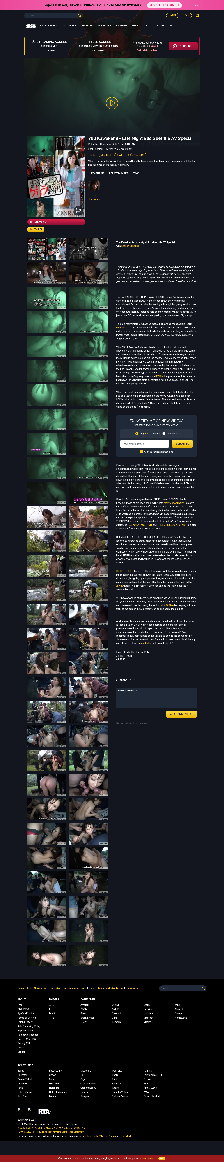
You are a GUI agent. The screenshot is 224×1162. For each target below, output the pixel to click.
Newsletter (40, 988)
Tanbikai (148, 1070)
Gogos (52, 1075)
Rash (114, 1079)
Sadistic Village (120, 1092)
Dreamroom (24, 1083)
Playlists (104, 25)
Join (186, 15)
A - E (51, 1005)
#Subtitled (106, 155)
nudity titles (122, 327)
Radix (93, 155)
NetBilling (86, 1136)
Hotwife (148, 1009)
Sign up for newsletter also (158, 451)
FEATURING (97, 173)
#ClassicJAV (138, 155)
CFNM (115, 1005)
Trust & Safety (25, 1022)
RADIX (159, 376)
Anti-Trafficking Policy (29, 1026)
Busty (83, 1022)
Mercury (53, 1096)
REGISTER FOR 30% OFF (164, 5)
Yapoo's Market (152, 1096)
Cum (114, 1017)
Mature (147, 1022)
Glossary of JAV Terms (110, 988)
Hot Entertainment (58, 1092)
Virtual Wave (150, 1087)
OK (161, 1158)
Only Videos (150, 433)
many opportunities (174, 503)
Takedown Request (28, 1034)
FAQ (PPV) (23, 1009)
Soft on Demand (120, 1096)
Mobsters (85, 1070)
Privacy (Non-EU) (27, 1039)
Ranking (87, 25)
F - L (51, 1009)
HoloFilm (54, 1087)
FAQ (20, 1005)
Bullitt (21, 1070)
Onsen (178, 1013)
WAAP (147, 1092)
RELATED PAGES (118, 173)
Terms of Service (27, 1017)
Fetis (20, 1087)
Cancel (21, 1051)
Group (147, 1005)
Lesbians (148, 1013)
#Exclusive (121, 155)
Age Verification (26, 1013)
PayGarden (110, 1136)
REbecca (116, 1083)
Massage (149, 1017)
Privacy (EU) (24, 1043)
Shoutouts (132, 988)
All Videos (172, 433)
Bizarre (84, 1013)
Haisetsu (54, 1083)
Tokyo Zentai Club (153, 1075)
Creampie (117, 1013)
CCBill (101, 1136)
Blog (149, 25)
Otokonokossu (88, 1087)
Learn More (147, 1158)
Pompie (84, 1096)
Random (121, 25)
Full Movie (39, 222)
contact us (146, 643)
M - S (52, 1013)
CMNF (115, 1009)
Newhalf (179, 1009)
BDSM (83, 1009)
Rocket (115, 1087)
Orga (82, 1079)
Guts (51, 1079)
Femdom (116, 1022)
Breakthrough (87, 1017)
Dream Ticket (25, 1079)
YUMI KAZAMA (166, 605)
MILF (178, 1005)
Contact (22, 1047)
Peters (84, 1092)
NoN (82, 1075)
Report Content (26, 1030)
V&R (146, 1083)
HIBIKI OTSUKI (124, 571)
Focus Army (55, 1070)
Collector (22, 1075)
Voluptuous (181, 1017)
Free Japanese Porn (74, 988)
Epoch (95, 1136)
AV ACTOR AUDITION (140, 524)
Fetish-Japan (25, 1092)
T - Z (51, 1017)
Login (172, 15)
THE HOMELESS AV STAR (171, 524)
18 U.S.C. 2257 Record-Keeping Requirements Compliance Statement (51, 1132)
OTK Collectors (88, 1083)
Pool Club (117, 1070)
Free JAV (55, 988)
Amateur (84, 1005)
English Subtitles (130, 246)
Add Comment (179, 714)
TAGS (136, 173)
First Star (22, 1096)
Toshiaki (148, 1079)
